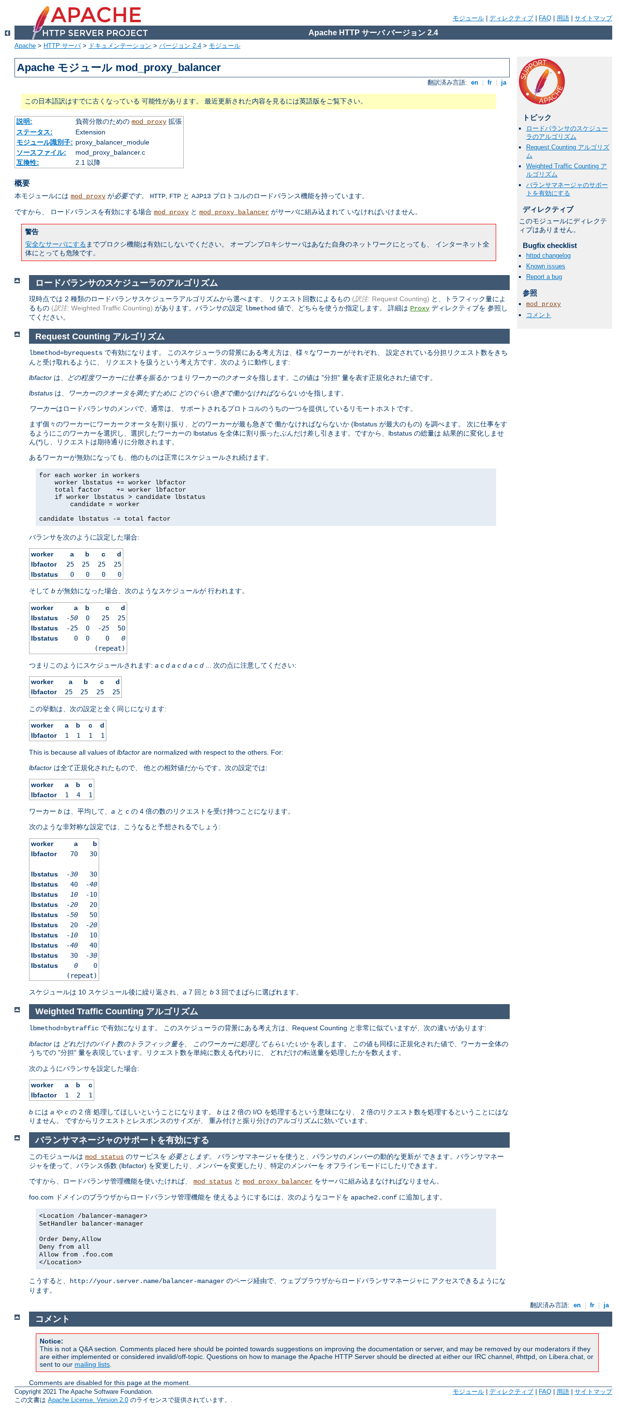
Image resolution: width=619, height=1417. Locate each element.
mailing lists (92, 1364)
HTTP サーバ (62, 45)
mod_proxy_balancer (234, 212)
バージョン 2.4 (180, 45)
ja (503, 82)
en (474, 82)
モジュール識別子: (44, 142)
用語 (563, 18)
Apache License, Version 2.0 (88, 1399)
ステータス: (34, 132)
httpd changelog (548, 255)
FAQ (545, 18)
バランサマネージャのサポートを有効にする (567, 189)
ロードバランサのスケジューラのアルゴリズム (567, 132)
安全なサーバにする (55, 244)
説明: (24, 121)
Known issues (545, 266)
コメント (538, 315)
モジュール (468, 18)
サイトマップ (593, 18)
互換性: (27, 162)
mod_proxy (149, 122)
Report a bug (544, 276)
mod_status (104, 1157)
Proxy (419, 308)
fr (490, 82)
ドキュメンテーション (119, 45)
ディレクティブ (511, 18)
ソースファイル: (41, 152)
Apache (25, 45)
